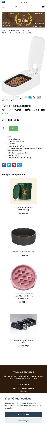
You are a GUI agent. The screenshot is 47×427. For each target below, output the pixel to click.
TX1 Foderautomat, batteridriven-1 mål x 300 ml (17, 33)
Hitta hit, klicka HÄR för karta (23, 388)
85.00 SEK (23, 214)
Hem (4, 31)
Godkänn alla (23, 415)
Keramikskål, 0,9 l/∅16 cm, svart (23, 252)
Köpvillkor (23, 391)
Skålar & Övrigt (25, 31)
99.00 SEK (23, 256)
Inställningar (23, 421)
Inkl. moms (24, 2)
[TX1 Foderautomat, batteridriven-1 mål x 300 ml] (23, 66)
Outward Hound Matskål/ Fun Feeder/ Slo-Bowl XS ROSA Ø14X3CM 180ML (23, 296)
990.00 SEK (23, 346)
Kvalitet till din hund (13, 31)
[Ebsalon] (23, 20)
